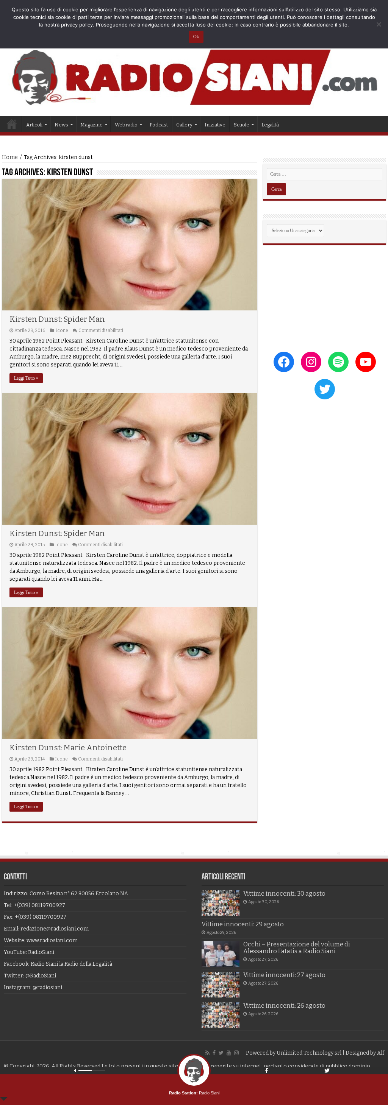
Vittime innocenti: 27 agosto (284, 975)
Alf (380, 1053)
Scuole (241, 125)
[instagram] (236, 1052)
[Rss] (207, 1052)
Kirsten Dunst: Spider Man (57, 319)
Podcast (159, 125)
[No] (378, 24)
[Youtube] (229, 1052)
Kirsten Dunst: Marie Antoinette (68, 747)
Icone (61, 330)
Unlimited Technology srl (309, 1053)
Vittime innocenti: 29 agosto (243, 924)
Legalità (270, 125)
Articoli (34, 125)
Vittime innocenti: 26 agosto (284, 1005)
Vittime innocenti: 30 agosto (284, 893)
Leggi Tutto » (26, 378)
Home (12, 124)
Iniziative (215, 125)
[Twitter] (221, 1052)
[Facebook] (214, 1052)
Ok (196, 36)
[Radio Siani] (194, 77)
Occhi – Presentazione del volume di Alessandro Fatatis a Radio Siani (296, 948)
